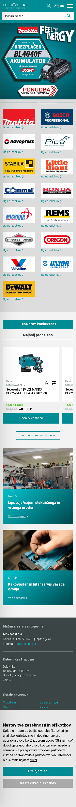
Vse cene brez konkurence (38, 435)
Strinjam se (38, 771)
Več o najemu (17, 516)
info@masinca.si (25, 643)
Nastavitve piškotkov (38, 783)
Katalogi (45, 707)
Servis (7, 707)
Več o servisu (16, 598)
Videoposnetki (49, 702)
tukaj (33, 760)
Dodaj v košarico (31, 418)
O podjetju (9, 702)
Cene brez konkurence (38, 324)
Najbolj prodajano (38, 335)
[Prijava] (49, 6)
